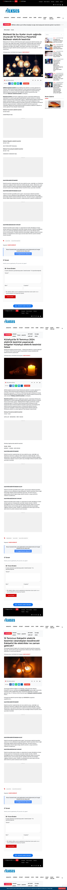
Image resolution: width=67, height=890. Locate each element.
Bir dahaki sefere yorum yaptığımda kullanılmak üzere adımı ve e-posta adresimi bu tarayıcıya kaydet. (22, 292)
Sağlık (40, 17)
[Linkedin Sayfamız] (60, 4)
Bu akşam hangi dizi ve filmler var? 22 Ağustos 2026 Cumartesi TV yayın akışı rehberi (58, 77)
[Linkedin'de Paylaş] (21, 83)
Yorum (7, 273)
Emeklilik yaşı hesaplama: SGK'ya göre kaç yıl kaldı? (58, 41)
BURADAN (26, 697)
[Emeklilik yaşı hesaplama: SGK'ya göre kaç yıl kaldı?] (49, 40)
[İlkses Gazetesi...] (12, 10)
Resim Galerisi (47, 1)
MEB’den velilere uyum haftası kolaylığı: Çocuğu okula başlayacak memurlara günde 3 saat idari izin (38, 335)
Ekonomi (25, 17)
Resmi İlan (45, 18)
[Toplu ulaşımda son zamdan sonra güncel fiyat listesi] (49, 46)
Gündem (13, 17)
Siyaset (19, 17)
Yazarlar (57, 1)
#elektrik (8, 240)
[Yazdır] (41, 80)
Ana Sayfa (7, 29)
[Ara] (61, 34)
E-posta (26, 285)
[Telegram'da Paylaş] (18, 83)
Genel (12, 29)
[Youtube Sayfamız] (62, 4)
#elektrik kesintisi (16, 240)
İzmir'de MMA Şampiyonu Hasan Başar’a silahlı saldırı (20, 335)
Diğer (58, 17)
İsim (6, 285)
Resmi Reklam (51, 18)
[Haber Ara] (63, 18)
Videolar (52, 1)
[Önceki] (61, 25)
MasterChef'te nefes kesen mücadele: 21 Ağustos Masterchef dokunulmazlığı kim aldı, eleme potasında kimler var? (58, 65)
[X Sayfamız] (53, 4)
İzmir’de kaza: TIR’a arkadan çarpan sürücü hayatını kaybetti (26, 25)
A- (35, 80)
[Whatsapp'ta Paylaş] (15, 83)
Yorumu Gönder (10, 296)
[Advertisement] (44, 11)
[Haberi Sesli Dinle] (33, 80)
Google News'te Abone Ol (23, 253)
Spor (30, 17)
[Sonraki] (63, 25)
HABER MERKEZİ (25, 52)
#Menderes (9, 538)
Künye (61, 1)
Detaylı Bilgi (49, 888)
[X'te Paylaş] (12, 83)
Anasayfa (41, 1)
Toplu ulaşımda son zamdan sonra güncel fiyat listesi (58, 47)
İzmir (35, 17)
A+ (38, 80)
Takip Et (26, 83)
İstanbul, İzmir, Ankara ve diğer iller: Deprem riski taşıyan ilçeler (57, 54)
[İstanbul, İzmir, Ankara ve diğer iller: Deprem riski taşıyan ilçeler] (49, 53)
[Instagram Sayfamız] (36, 316)
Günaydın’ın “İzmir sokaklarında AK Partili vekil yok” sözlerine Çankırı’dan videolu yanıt (31, 335)
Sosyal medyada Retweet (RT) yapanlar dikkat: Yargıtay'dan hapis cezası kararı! (25, 335)
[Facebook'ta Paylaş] (9, 83)
